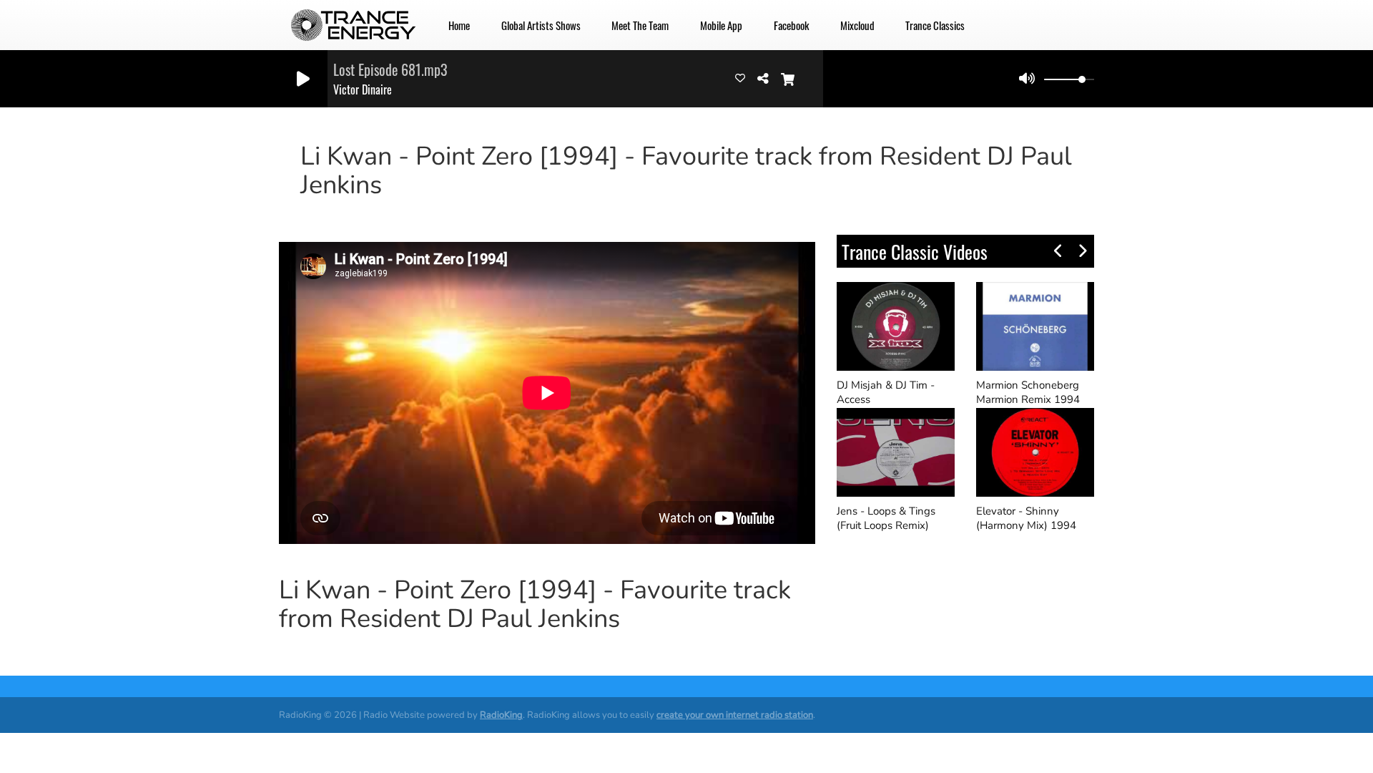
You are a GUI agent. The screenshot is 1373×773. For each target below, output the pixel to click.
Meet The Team (640, 25)
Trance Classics (935, 25)
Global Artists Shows (541, 25)
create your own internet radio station (734, 715)
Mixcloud (857, 25)
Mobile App (721, 25)
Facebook (791, 25)
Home (459, 25)
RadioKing (501, 715)
